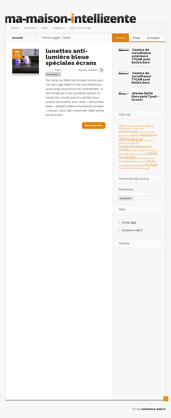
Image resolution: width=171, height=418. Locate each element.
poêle (132, 154)
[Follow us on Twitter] (136, 28)
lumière (124, 150)
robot (144, 154)
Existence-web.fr (132, 230)
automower (128, 132)
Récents (120, 38)
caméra (134, 135)
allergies (122, 129)
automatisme (137, 129)
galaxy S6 (123, 143)
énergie (146, 168)
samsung (151, 158)
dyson (146, 141)
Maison (15, 28)
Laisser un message (80, 28)
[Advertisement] (139, 303)
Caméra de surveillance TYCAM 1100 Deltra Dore (141, 77)
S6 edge (142, 158)
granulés (131, 143)
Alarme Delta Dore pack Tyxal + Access (145, 96)
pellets (126, 154)
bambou (142, 132)
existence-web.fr (153, 409)
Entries (129, 222)
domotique (131, 139)
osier (121, 154)
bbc (148, 132)
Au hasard (153, 38)
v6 (120, 168)
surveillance (126, 165)
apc (129, 128)
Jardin (45, 28)
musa (152, 150)
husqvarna (128, 146)
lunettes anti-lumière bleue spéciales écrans (71, 56)
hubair (58, 70)
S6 (137, 158)
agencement (139, 126)
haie (137, 143)
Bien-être (82, 70)
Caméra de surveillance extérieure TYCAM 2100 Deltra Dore (141, 56)
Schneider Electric (129, 161)
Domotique (30, 28)
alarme (150, 125)
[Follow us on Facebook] (144, 28)
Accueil (17, 37)
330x (122, 125)
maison (134, 150)
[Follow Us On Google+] (153, 28)
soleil (143, 162)
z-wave (124, 168)
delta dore (148, 135)
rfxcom (138, 154)
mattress (141, 150)
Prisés (136, 38)
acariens (129, 126)
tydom (152, 165)
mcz (148, 150)
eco (151, 141)
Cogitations (59, 28)
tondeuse (139, 165)
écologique (135, 168)
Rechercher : (126, 189)
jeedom (145, 146)
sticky (151, 161)
